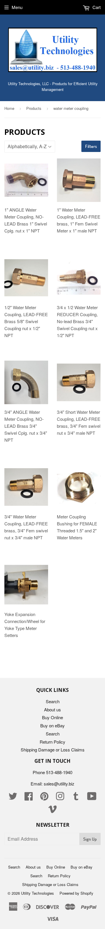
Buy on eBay (52, 725)
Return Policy (52, 742)
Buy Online (52, 717)
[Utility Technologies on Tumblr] (75, 798)
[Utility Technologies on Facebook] (28, 798)
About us (52, 709)
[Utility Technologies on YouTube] (92, 798)
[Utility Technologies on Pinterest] (44, 798)
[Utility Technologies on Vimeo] (52, 811)
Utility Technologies (37, 893)
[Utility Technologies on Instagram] (60, 798)
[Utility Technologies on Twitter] (12, 798)
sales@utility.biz (59, 784)
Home (9, 108)
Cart (96, 7)
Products (33, 108)
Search (53, 701)
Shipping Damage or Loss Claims (53, 750)
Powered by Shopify (76, 893)
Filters (91, 146)
